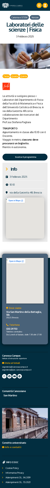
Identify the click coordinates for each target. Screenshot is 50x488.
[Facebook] (9, 376)
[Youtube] (14, 376)
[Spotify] (19, 376)
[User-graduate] (45, 5)
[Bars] (39, 5)
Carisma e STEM (19, 17)
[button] (13, 308)
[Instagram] (4, 376)
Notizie (35, 17)
